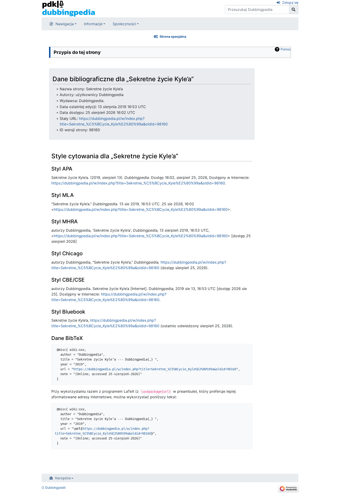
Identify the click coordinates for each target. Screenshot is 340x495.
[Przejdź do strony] (293, 9)
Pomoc (286, 49)
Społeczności (124, 24)
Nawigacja (65, 24)
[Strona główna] (69, 8)
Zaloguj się (290, 2)
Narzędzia (63, 478)
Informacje (93, 24)
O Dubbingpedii (53, 487)
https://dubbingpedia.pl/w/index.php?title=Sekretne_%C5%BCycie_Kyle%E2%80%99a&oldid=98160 (138, 183)
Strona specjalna (173, 36)
